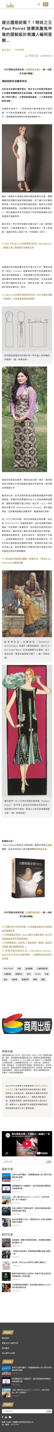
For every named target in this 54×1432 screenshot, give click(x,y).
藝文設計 (6, 49)
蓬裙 (43, 979)
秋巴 (29, 974)
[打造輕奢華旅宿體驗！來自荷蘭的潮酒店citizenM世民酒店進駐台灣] (6, 1287)
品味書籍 (29, 968)
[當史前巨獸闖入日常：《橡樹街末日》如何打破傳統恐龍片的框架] (6, 1222)
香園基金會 (41, 849)
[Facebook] (3, 1417)
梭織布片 (18, 974)
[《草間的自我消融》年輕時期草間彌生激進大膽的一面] (6, 1254)
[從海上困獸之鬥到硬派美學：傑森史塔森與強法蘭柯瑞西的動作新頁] (6, 1211)
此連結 (49, 845)
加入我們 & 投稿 (8, 1353)
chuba (37, 974)
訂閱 (48, 1161)
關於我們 (5, 1338)
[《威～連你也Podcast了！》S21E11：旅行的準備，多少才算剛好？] (6, 1199)
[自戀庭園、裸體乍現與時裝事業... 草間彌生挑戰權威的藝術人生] (6, 1243)
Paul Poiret (8, 968)
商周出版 (33, 55)
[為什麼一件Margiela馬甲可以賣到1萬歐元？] (6, 1265)
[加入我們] (10, 1417)
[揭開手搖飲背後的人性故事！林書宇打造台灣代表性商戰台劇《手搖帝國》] (6, 1276)
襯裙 (35, 979)
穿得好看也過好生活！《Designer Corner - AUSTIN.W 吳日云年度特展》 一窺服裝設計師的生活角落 (27, 954)
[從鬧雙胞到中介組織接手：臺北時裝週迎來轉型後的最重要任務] (6, 1188)
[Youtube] (7, 1417)
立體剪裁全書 (42, 968)
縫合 (5, 979)
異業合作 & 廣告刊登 (10, 1343)
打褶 (46, 974)
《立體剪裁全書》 (32, 69)
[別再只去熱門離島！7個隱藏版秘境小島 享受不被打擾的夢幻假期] (6, 1177)
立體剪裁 (7, 974)
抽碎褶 (14, 979)
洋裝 (19, 968)
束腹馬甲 (25, 979)
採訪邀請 (5, 1348)
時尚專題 (19, 49)
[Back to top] (46, 1424)
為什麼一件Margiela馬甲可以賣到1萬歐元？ (29, 1262)
